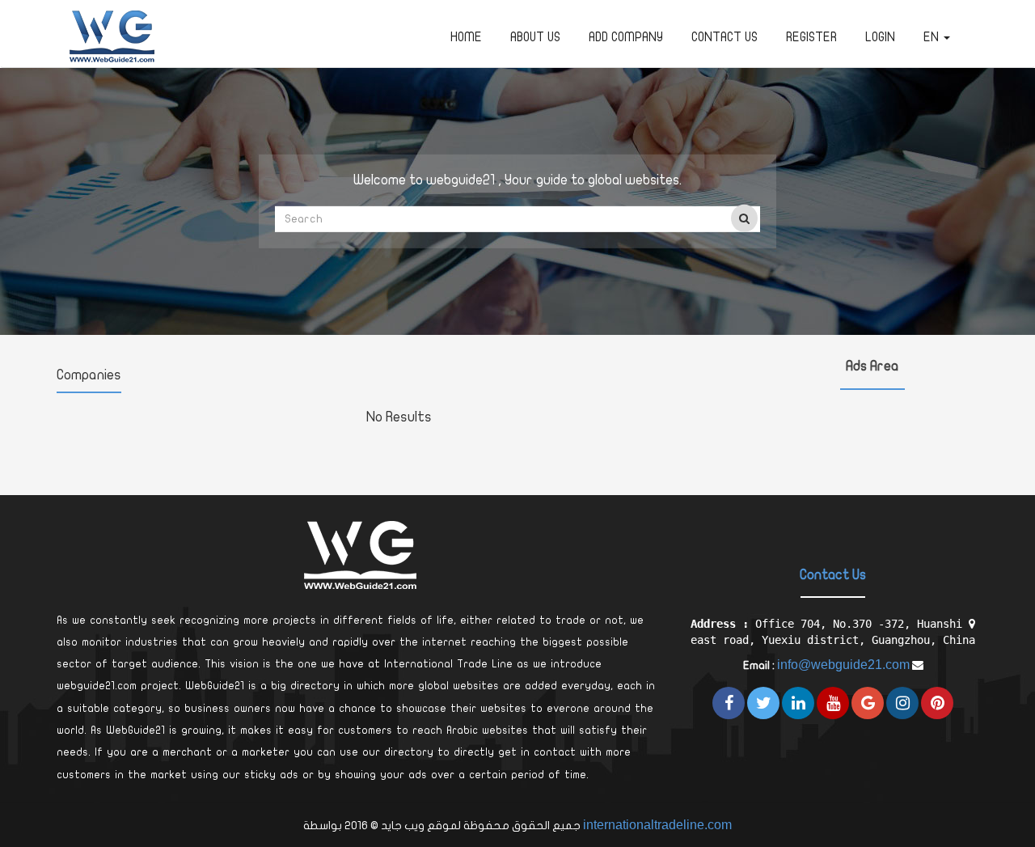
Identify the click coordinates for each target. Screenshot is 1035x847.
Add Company (626, 37)
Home (466, 37)
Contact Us (724, 37)
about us (535, 37)
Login (880, 37)
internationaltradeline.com (657, 825)
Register (811, 37)
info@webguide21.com (843, 664)
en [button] (932, 37)
